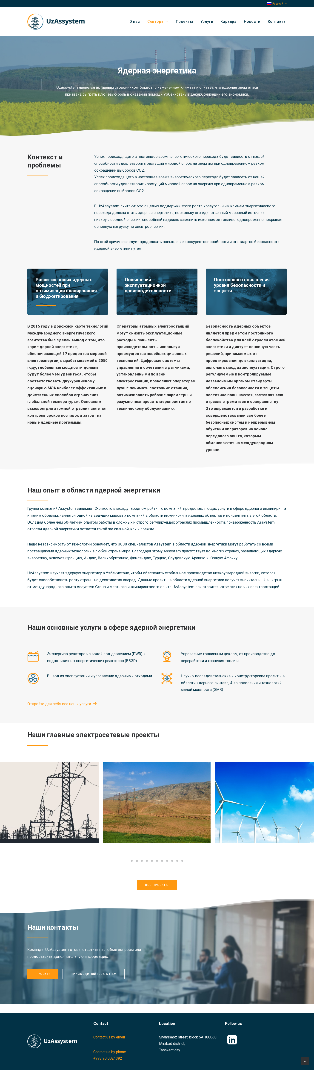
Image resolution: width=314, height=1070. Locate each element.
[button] (232, 1043)
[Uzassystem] (56, 22)
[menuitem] (277, 3)
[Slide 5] (151, 861)
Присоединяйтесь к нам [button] (94, 974)
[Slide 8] (167, 861)
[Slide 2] (136, 861)
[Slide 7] (162, 861)
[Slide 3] (141, 861)
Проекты (184, 21)
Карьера (228, 21)
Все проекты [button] (157, 885)
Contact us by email (109, 1037)
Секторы (156, 21)
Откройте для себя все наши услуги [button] (59, 703)
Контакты (277, 21)
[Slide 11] (182, 861)
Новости (252, 21)
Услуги (206, 21)
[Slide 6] (157, 861)
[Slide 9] (172, 861)
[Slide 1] (131, 861)
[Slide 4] (146, 861)
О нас (134, 21)
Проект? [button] (42, 974)
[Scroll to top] (305, 1060)
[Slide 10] (177, 861)
